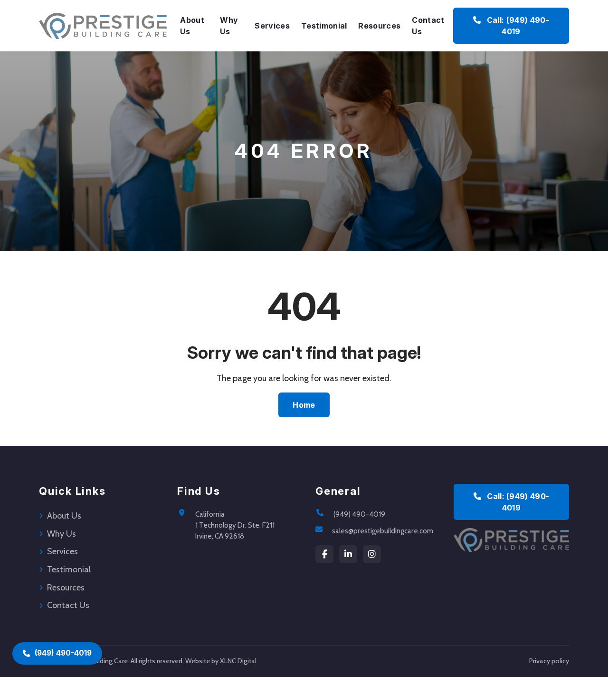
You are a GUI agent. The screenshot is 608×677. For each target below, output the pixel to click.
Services (272, 25)
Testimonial (324, 25)
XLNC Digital (238, 661)
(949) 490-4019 (359, 514)
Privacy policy (549, 661)
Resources (379, 25)
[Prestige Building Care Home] (103, 25)
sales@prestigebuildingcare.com (382, 530)
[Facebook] (324, 554)
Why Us (229, 25)
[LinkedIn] (348, 554)
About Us (192, 25)
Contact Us (428, 25)
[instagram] (372, 554)
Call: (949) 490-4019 (516, 25)
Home (304, 405)
